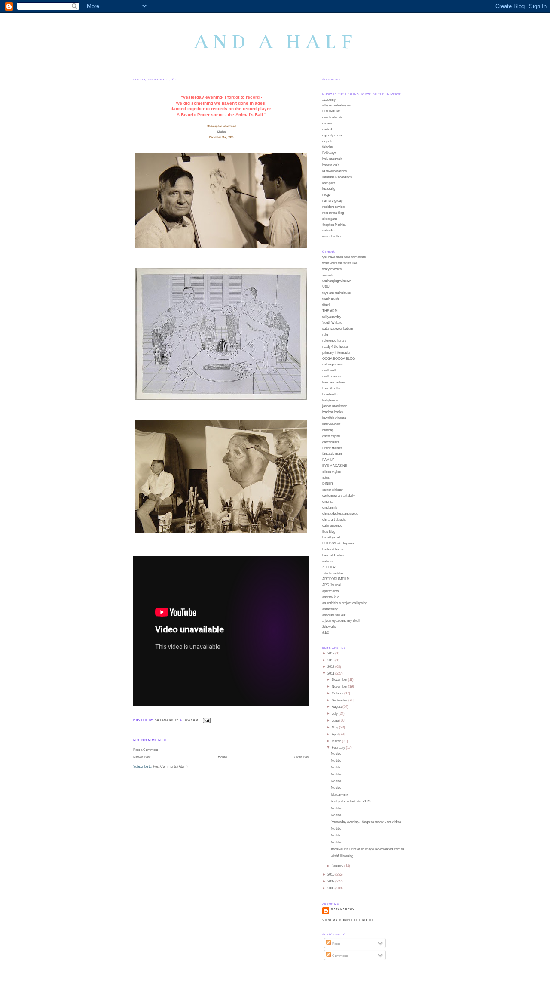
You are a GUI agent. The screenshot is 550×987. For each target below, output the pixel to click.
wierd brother (332, 236)
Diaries (221, 131)
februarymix (339, 794)
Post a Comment (145, 750)
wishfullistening (342, 856)
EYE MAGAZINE (334, 466)
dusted (327, 129)
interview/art (331, 424)
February (339, 748)
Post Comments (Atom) (170, 766)
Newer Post (141, 757)
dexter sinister (332, 490)
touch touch (330, 299)
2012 (331, 667)
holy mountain (332, 159)
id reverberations (334, 171)
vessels (327, 275)
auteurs (327, 561)
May (335, 727)
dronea (327, 123)
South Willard (332, 322)
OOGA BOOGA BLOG (338, 359)
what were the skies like (339, 263)
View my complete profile (348, 920)
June (335, 720)
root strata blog (333, 213)
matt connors (331, 376)
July (335, 714)
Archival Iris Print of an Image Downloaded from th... (368, 849)
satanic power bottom (337, 328)
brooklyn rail (331, 537)
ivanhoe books (332, 412)
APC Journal (331, 585)
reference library (334, 340)
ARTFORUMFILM (336, 579)
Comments (339, 956)
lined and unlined (334, 382)
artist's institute (333, 573)
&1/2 (325, 633)
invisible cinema (334, 418)
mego (326, 195)
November (340, 686)
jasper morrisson (334, 406)
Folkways (329, 153)
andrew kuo (330, 597)
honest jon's (330, 165)
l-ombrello (329, 394)
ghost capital (331, 436)
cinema (327, 501)
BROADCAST (332, 111)
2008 (331, 888)
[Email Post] (206, 720)
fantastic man (332, 454)
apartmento (330, 591)
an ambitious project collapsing (344, 603)
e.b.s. (326, 478)
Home (222, 757)
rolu (325, 334)
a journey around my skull (341, 621)
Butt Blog (328, 532)
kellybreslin (330, 400)
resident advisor (333, 207)
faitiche (327, 147)
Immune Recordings (337, 177)
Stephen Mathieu (334, 225)
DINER (327, 484)
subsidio (328, 230)
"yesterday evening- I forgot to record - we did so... (367, 822)
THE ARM (330, 311)
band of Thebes (333, 555)
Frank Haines (332, 448)
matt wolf (329, 370)
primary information (336, 353)
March (337, 741)
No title (336, 754)
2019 (331, 653)
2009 (331, 881)
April (335, 734)
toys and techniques (336, 293)
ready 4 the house (335, 347)
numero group (332, 201)
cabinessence (332, 525)
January (338, 866)
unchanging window (336, 281)
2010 (331, 874)
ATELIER (329, 567)
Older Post (301, 757)
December (340, 680)
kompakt (328, 183)
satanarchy (343, 909)
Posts (335, 944)
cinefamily (329, 507)
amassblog (330, 609)
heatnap (327, 430)
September (340, 700)
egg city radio (332, 135)
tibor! (326, 305)
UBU (326, 287)
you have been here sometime (344, 257)
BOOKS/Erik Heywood (338, 543)
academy (329, 100)
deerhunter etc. (333, 117)
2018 (331, 660)
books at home (332, 549)
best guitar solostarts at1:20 (350, 801)
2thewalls (329, 627)
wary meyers (332, 269)
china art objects (334, 519)
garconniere (330, 442)
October (338, 693)
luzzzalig (328, 189)
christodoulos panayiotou (340, 513)
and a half (275, 42)
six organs (329, 219)
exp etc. (327, 141)
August (337, 707)
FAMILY (328, 460)
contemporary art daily (338, 495)
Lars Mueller (331, 388)
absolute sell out (333, 615)
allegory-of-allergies (336, 105)
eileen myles (331, 472)
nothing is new (332, 364)
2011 (331, 673)
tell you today (331, 317)
